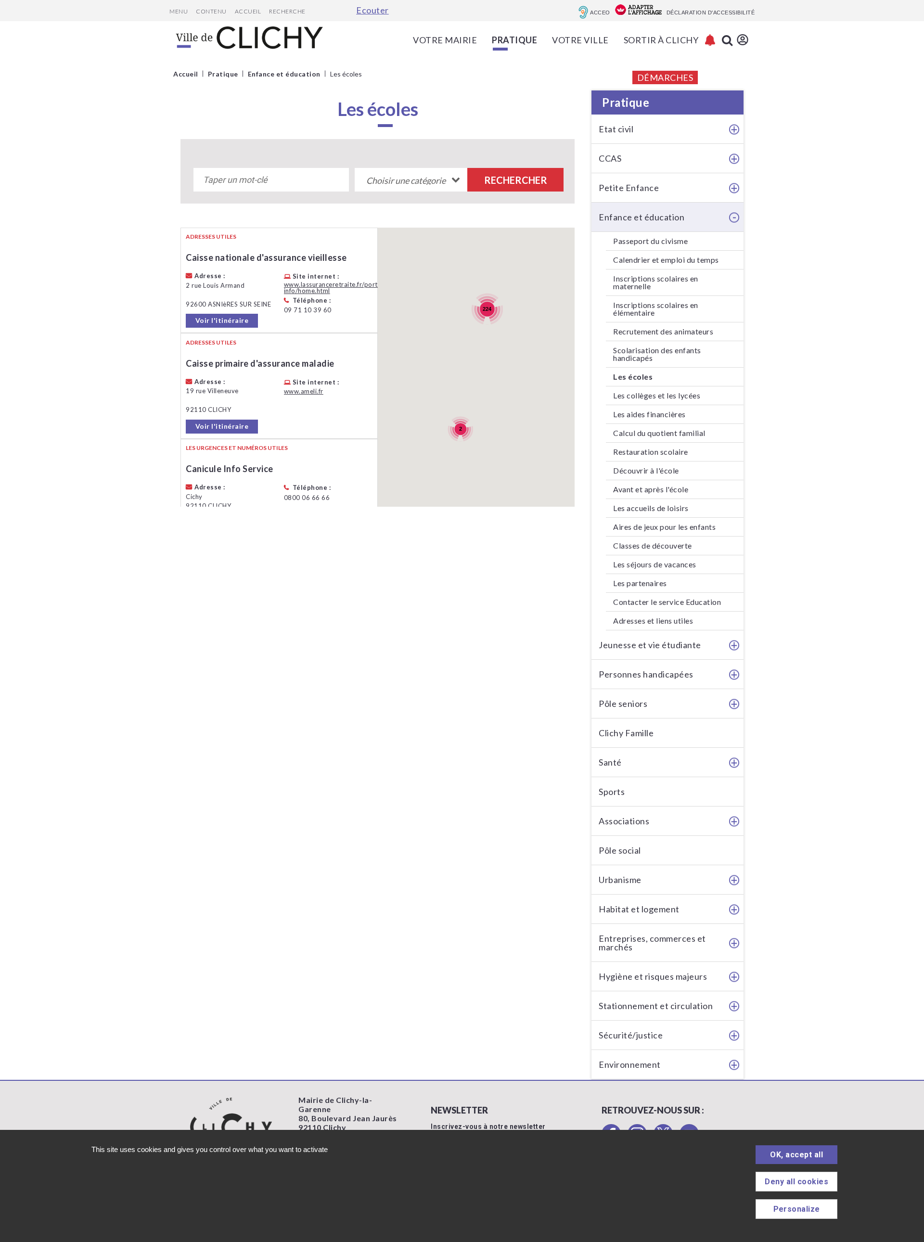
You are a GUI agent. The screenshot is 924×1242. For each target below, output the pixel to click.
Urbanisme (620, 879)
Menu (178, 11)
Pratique (625, 102)
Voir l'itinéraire (222, 320)
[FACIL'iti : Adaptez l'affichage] (638, 10)
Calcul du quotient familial (659, 432)
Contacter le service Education (667, 601)
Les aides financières (649, 414)
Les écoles (633, 376)
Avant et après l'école (650, 489)
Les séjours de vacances (654, 564)
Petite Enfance (629, 187)
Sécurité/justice (631, 1035)
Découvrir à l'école (646, 470)
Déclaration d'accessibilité (711, 12)
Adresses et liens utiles (653, 620)
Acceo (600, 12)
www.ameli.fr (303, 391)
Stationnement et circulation (656, 1005)
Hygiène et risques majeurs (653, 976)
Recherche (287, 11)
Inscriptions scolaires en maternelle (655, 282)
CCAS (610, 158)
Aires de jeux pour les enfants (664, 526)
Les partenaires (640, 583)
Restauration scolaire (650, 451)
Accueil (248, 11)
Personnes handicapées (646, 674)
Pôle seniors (623, 703)
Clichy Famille (626, 733)
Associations (624, 821)
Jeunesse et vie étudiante (650, 645)
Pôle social (620, 850)
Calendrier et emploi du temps (666, 259)
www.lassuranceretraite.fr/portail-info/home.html (335, 288)
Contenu (211, 11)
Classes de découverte (652, 545)
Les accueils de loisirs (651, 507)
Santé (610, 762)
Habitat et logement (639, 909)
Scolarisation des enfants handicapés (657, 354)
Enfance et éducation (641, 217)
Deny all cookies (796, 1181)
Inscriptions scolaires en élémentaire (655, 308)
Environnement (630, 1064)
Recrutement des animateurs (663, 331)
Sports (612, 791)
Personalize (796, 1209)
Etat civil (616, 129)
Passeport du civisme (650, 240)
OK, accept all (796, 1154)
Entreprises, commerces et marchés (652, 942)
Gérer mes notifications (710, 40)
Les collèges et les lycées (656, 395)
